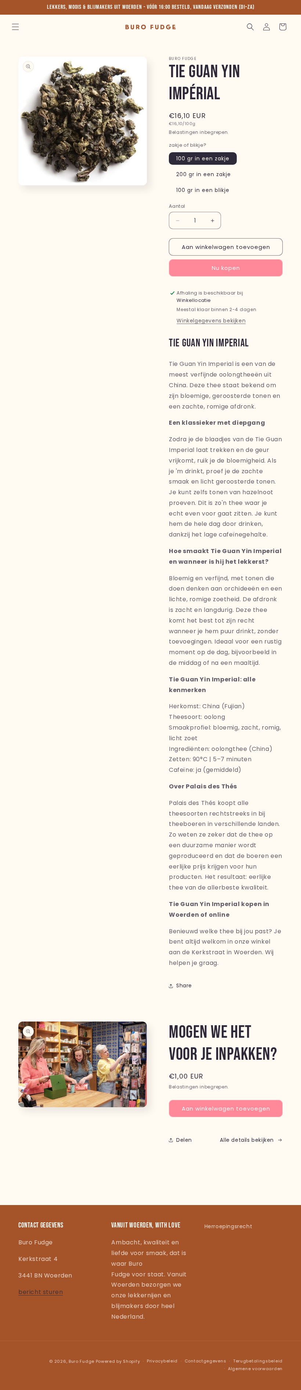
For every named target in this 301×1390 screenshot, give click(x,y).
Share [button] (184, 985)
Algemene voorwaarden (255, 1369)
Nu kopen (226, 268)
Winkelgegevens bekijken (211, 320)
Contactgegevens (205, 1361)
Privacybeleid (162, 1361)
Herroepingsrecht (228, 1226)
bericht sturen (40, 1292)
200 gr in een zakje (203, 174)
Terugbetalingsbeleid (258, 1361)
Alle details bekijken (247, 1140)
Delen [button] (184, 1140)
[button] (15, 27)
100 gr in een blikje (202, 190)
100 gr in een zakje (202, 158)
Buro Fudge (81, 1361)
